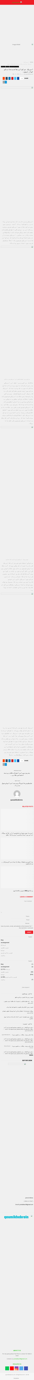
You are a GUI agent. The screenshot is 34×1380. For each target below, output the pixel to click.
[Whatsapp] (7, 1368)
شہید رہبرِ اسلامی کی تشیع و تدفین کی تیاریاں (20, 1007)
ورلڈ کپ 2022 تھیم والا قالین (23, 890)
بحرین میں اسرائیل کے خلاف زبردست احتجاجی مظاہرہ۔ (17, 774)
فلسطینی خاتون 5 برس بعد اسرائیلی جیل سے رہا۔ (17, 784)
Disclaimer (16, 1378)
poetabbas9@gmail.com (26, 1204)
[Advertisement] (17, 25)
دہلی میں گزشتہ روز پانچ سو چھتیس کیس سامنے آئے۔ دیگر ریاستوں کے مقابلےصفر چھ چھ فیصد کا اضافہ (18, 1028)
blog (2, 940)
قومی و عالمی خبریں (14, 66)
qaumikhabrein (29, 74)
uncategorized (5, 942)
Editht (31, 1055)
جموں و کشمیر (5, 948)
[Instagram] (16, 1368)
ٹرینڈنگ (3, 66)
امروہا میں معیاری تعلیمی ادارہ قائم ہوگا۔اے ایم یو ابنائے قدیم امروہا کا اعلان (17, 834)
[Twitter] (21, 1368)
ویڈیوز (3, 955)
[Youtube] (12, 1368)
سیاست (7, 66)
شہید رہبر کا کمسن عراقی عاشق (24, 997)
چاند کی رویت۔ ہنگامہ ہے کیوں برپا (22, 1034)
